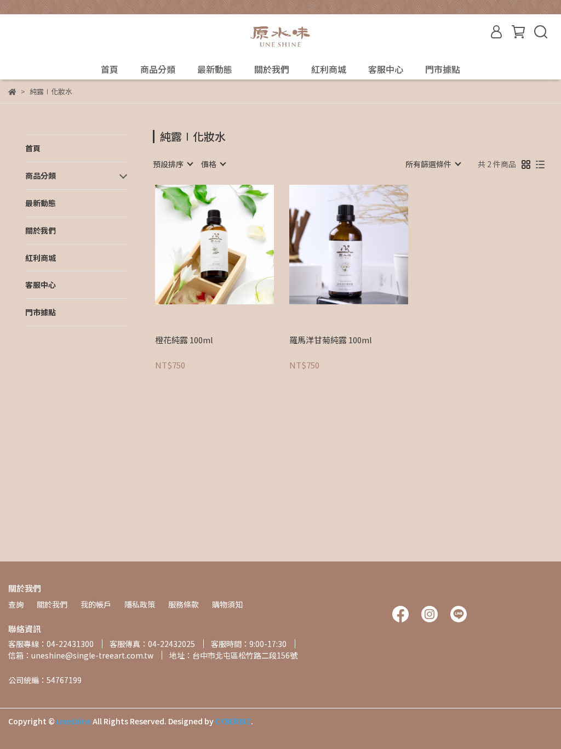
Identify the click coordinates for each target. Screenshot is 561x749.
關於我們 (271, 69)
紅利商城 (328, 69)
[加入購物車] (229, 244)
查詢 (16, 604)
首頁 (109, 69)
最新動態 (214, 69)
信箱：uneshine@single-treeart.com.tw (80, 655)
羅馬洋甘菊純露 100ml (330, 340)
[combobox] (172, 164)
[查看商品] (198, 244)
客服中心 (385, 69)
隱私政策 (139, 604)
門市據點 (442, 69)
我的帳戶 (96, 604)
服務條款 (183, 604)
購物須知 (227, 604)
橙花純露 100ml (184, 340)
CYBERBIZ (233, 721)
